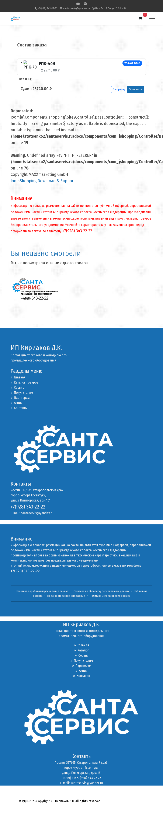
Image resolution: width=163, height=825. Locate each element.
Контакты (19, 408)
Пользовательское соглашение (66, 596)
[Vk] (85, 4)
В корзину (119, 89)
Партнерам (20, 398)
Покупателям (22, 393)
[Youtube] (78, 4)
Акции (16, 403)
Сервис (17, 387)
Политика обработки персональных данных (42, 591)
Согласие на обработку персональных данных (101, 591)
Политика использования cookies (110, 596)
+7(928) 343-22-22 (48, 8)
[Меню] (152, 18)
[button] (140, 19)
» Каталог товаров (24, 382)
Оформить (135, 89)
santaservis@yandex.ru (76, 8)
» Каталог (81, 650)
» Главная (18, 377)
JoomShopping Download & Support (43, 180)
